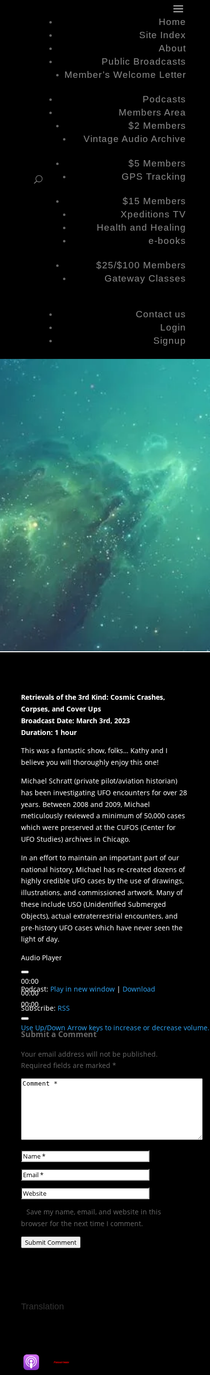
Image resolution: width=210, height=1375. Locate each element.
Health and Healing (141, 227)
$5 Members (157, 163)
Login (173, 327)
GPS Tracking (154, 176)
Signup (169, 340)
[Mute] (25, 1018)
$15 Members (154, 201)
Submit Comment (51, 1242)
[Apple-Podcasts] (36, 1362)
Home (172, 22)
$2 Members (157, 125)
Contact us (161, 314)
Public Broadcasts (144, 61)
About (172, 48)
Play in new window (82, 989)
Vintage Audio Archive (135, 139)
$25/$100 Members (141, 265)
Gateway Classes (145, 278)
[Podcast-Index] (66, 1362)
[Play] (25, 972)
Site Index (162, 35)
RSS (64, 1008)
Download (139, 989)
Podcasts (164, 99)
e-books (167, 241)
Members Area (152, 112)
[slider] (115, 1027)
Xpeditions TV (153, 214)
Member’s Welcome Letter (125, 75)
